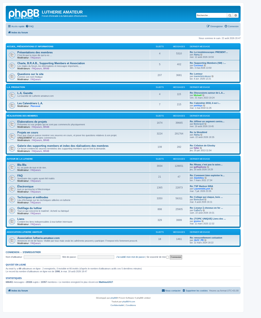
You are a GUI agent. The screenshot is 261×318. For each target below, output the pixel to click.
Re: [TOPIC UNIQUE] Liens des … (208, 218)
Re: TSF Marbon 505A (201, 186)
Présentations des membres (35, 52)
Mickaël (198, 95)
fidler (196, 148)
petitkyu (198, 105)
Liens (20, 219)
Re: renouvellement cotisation (206, 237)
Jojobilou (199, 178)
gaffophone (200, 167)
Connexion (12, 252)
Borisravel (199, 124)
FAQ (20, 175)
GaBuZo (198, 210)
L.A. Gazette (25, 93)
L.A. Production (16, 87)
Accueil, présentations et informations (30, 46)
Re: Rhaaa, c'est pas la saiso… (206, 164)
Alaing (197, 54)
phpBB (114, 298)
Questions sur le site (30, 74)
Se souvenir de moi (156, 257)
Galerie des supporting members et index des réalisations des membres (62, 145)
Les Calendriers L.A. (30, 103)
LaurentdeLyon (202, 188)
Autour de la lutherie (20, 159)
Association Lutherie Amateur (24, 232)
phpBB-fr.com (128, 301)
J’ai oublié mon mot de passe (130, 257)
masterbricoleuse (202, 76)
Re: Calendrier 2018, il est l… (205, 103)
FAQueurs (36, 57)
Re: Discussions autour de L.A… (207, 93)
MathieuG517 (106, 282)
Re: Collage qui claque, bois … (206, 197)
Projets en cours (27, 132)
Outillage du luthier (29, 208)
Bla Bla (21, 164)
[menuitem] (29, 26)
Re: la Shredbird (198, 132)
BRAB (46, 68)
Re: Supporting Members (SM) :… (208, 63)
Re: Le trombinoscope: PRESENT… (209, 52)
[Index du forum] (24, 13)
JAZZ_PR (199, 240)
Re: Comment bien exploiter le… (207, 175)
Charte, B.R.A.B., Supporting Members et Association (51, 63)
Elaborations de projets (32, 121)
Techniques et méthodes (32, 197)
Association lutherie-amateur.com (38, 238)
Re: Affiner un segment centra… (207, 121)
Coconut (198, 65)
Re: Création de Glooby (202, 145)
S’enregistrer (32, 252)
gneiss (197, 221)
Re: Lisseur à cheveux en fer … (206, 208)
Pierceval (35, 106)
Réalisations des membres (22, 116)
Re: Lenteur (196, 74)
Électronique (25, 186)
